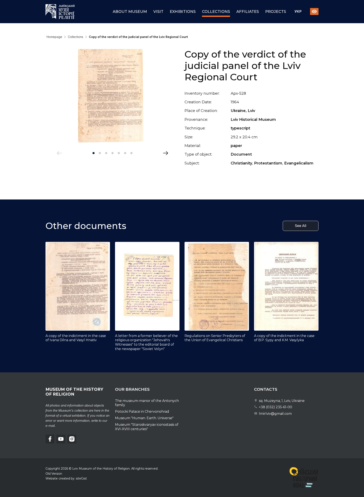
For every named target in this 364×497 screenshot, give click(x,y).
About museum (130, 11)
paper (236, 145)
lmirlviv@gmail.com (275, 414)
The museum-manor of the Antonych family (147, 403)
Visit (158, 11)
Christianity (241, 163)
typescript (240, 128)
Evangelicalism (298, 163)
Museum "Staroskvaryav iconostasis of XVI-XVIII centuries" (146, 427)
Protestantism (268, 163)
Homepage (54, 37)
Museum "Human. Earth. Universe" (144, 418)
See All (300, 226)
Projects (275, 11)
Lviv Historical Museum (253, 119)
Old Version (54, 473)
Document (241, 154)
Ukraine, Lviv (243, 110)
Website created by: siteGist (66, 478)
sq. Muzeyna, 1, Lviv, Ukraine (281, 401)
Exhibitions (183, 11)
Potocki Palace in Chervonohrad (142, 411)
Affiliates (247, 11)
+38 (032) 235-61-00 (275, 407)
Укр (298, 11)
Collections (216, 11)
